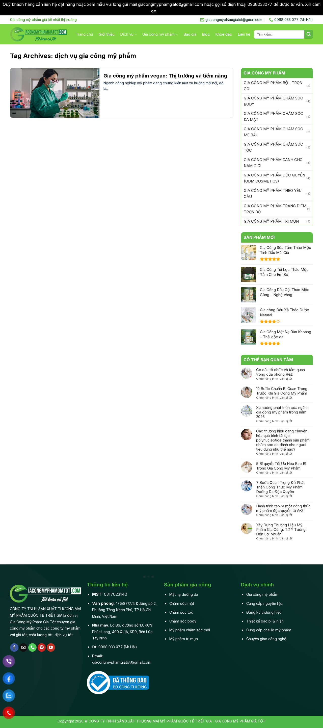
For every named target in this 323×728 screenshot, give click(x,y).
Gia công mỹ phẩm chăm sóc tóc (273, 147)
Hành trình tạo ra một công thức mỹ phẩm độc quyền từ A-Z (283, 508)
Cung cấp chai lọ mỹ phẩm (268, 630)
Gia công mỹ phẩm (158, 34)
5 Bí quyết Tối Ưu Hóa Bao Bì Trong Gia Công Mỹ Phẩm (281, 466)
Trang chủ (84, 34)
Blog (206, 34)
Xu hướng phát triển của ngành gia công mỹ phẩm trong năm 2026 (282, 412)
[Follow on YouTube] (51, 647)
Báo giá (189, 34)
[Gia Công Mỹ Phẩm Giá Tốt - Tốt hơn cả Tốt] (39, 34)
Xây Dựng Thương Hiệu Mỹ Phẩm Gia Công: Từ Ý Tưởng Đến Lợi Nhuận (281, 529)
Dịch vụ (126, 34)
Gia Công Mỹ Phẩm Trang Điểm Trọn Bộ (275, 208)
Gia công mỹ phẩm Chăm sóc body (273, 101)
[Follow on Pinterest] (42, 647)
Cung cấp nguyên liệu (264, 603)
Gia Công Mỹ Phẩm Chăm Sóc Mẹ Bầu (273, 131)
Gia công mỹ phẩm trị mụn (271, 221)
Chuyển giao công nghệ (266, 639)
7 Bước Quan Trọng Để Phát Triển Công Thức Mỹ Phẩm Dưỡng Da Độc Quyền (280, 487)
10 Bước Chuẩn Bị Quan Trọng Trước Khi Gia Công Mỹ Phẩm (281, 391)
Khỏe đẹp (223, 34)
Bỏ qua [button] (165, 10)
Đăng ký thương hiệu (263, 612)
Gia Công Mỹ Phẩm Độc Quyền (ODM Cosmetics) (274, 178)
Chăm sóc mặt (181, 603)
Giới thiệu (107, 34)
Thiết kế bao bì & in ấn (265, 621)
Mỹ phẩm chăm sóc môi (189, 630)
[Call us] (32, 647)
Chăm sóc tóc (181, 612)
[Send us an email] (23, 647)
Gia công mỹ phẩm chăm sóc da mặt (273, 116)
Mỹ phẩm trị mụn (183, 639)
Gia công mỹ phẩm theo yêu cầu (273, 193)
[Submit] (308, 34)
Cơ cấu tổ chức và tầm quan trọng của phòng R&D (280, 372)
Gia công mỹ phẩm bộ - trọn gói (273, 85)
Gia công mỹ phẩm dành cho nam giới (273, 162)
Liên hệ (244, 34)
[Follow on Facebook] (14, 647)
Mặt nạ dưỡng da (183, 594)
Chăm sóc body (182, 621)
